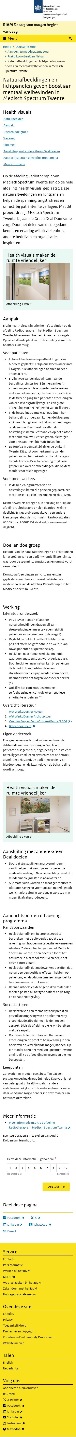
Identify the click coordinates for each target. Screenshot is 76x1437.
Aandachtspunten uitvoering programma (30, 158)
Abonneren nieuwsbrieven (20, 1388)
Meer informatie (14, 164)
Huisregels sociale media (19, 1294)
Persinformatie (13, 1265)
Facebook (24, 1405)
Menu (13, 38)
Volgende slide (67, 276)
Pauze (63, 292)
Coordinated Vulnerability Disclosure (27, 1337)
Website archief (13, 1343)
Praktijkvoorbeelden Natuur (26, 56)
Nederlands (10, 1368)
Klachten (9, 1277)
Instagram (25, 1423)
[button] (38, 276)
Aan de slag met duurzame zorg (28, 51)
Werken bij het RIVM (16, 1271)
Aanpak (8, 125)
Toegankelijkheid (14, 1325)
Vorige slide (8, 276)
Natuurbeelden (13, 119)
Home (7, 47)
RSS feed (9, 1394)
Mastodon (24, 1429)
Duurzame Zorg (26, 47)
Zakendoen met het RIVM (20, 1288)
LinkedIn (24, 1411)
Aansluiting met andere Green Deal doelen (31, 151)
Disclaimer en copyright (18, 1331)
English (8, 1362)
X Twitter (23, 1400)
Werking (9, 138)
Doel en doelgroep (15, 132)
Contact (8, 1259)
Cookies (8, 1314)
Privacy (8, 1319)
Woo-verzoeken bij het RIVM (22, 1282)
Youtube (23, 1417)
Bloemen (9, 145)
